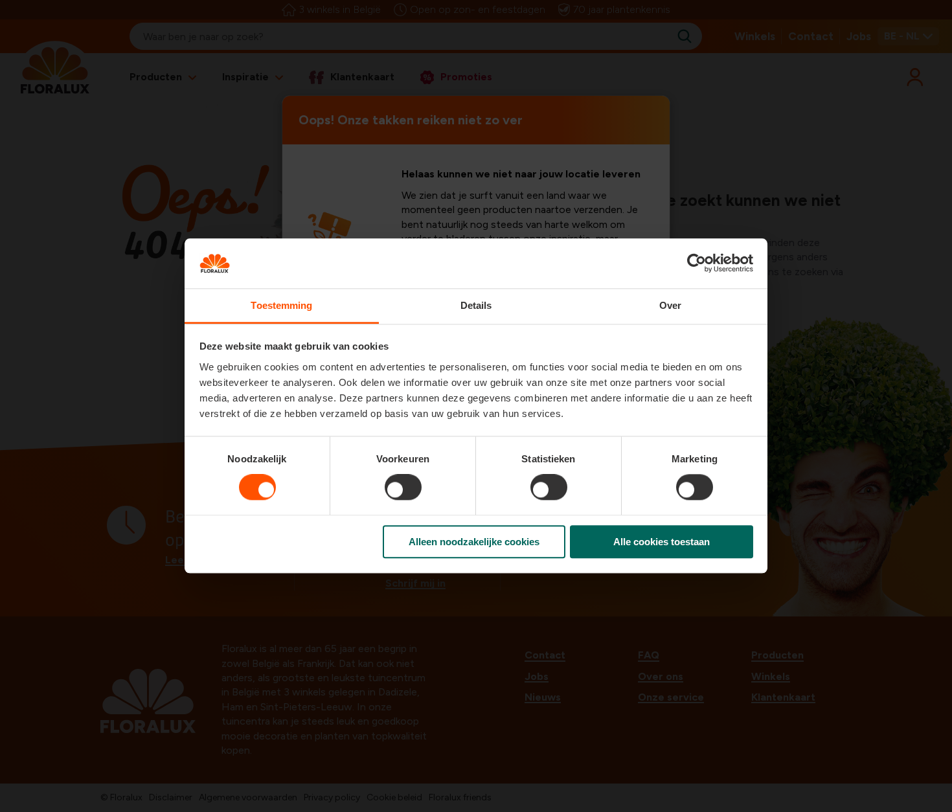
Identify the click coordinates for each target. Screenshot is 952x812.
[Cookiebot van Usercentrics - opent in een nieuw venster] (696, 263)
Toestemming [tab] (281, 305)
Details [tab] (476, 305)
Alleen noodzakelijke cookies (474, 541)
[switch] (403, 487)
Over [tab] (670, 305)
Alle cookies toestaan (661, 541)
